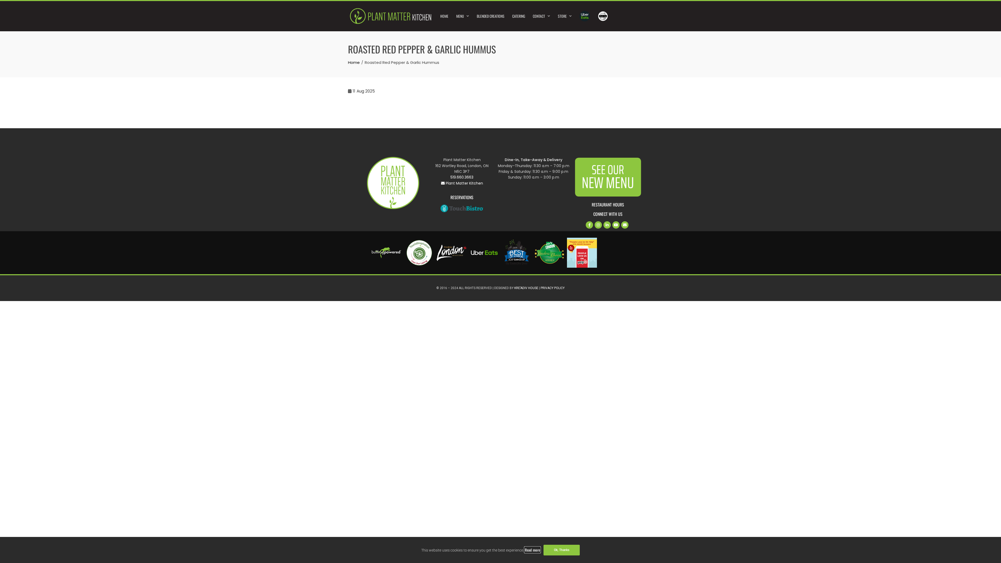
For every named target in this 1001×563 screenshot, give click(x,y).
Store (562, 16)
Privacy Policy (553, 288)
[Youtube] (616, 225)
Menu (460, 16)
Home (444, 16)
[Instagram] (598, 225)
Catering (518, 16)
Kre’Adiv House (526, 288)
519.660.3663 (461, 177)
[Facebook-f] (589, 225)
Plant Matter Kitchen (464, 183)
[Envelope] (624, 225)
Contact (539, 16)
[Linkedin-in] (607, 225)
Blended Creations (490, 16)
